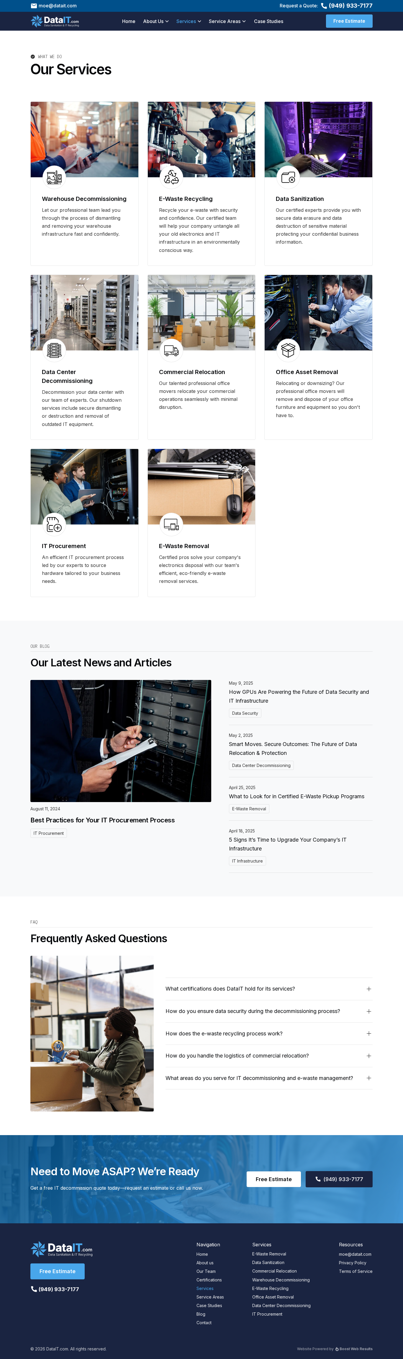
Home (128, 21)
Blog (200, 1314)
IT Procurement (267, 1314)
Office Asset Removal (273, 1296)
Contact (204, 1322)
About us (205, 1262)
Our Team (206, 1271)
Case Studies (268, 21)
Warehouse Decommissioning (281, 1279)
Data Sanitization (268, 1262)
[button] (156, 21)
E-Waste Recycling (270, 1288)
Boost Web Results (356, 1349)
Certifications (209, 1279)
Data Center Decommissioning (281, 1305)
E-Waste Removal (269, 1253)
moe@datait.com (355, 1254)
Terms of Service (356, 1271)
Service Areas (210, 1296)
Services (205, 1288)
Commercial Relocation (274, 1270)
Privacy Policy (352, 1262)
